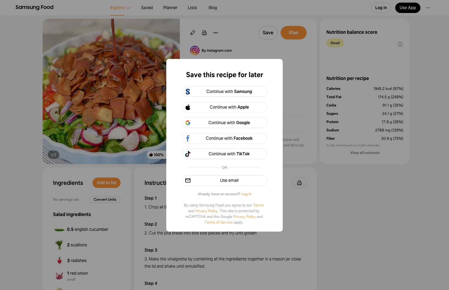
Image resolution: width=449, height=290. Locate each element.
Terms (258, 205)
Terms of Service (218, 222)
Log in (246, 194)
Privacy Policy (206, 210)
